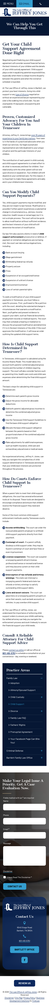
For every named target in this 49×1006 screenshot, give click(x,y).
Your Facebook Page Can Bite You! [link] (25, 740)
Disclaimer (7, 871)
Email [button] (26, 3)
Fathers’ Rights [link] (17, 724)
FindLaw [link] (36, 1001)
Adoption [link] (14, 683)
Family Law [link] (11, 678)
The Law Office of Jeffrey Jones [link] (23, 992)
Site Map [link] (18, 998)
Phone (6, 815)
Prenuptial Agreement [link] (21, 731)
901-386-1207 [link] (40, 11)
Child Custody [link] (17, 697)
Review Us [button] (25, 983)
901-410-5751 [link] (8, 653)
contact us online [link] (16, 650)
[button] (8, 3)
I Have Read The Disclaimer (19, 877)
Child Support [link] (17, 704)
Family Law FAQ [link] (18, 717)
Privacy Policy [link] (29, 998)
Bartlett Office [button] (24, 949)
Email (6, 829)
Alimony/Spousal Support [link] (23, 690)
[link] (24, 12)
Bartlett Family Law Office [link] (19, 757)
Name (5, 801)
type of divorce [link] (22, 94)
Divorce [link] (14, 711)
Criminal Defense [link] (14, 750)
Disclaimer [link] (9, 998)
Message (7, 843)
